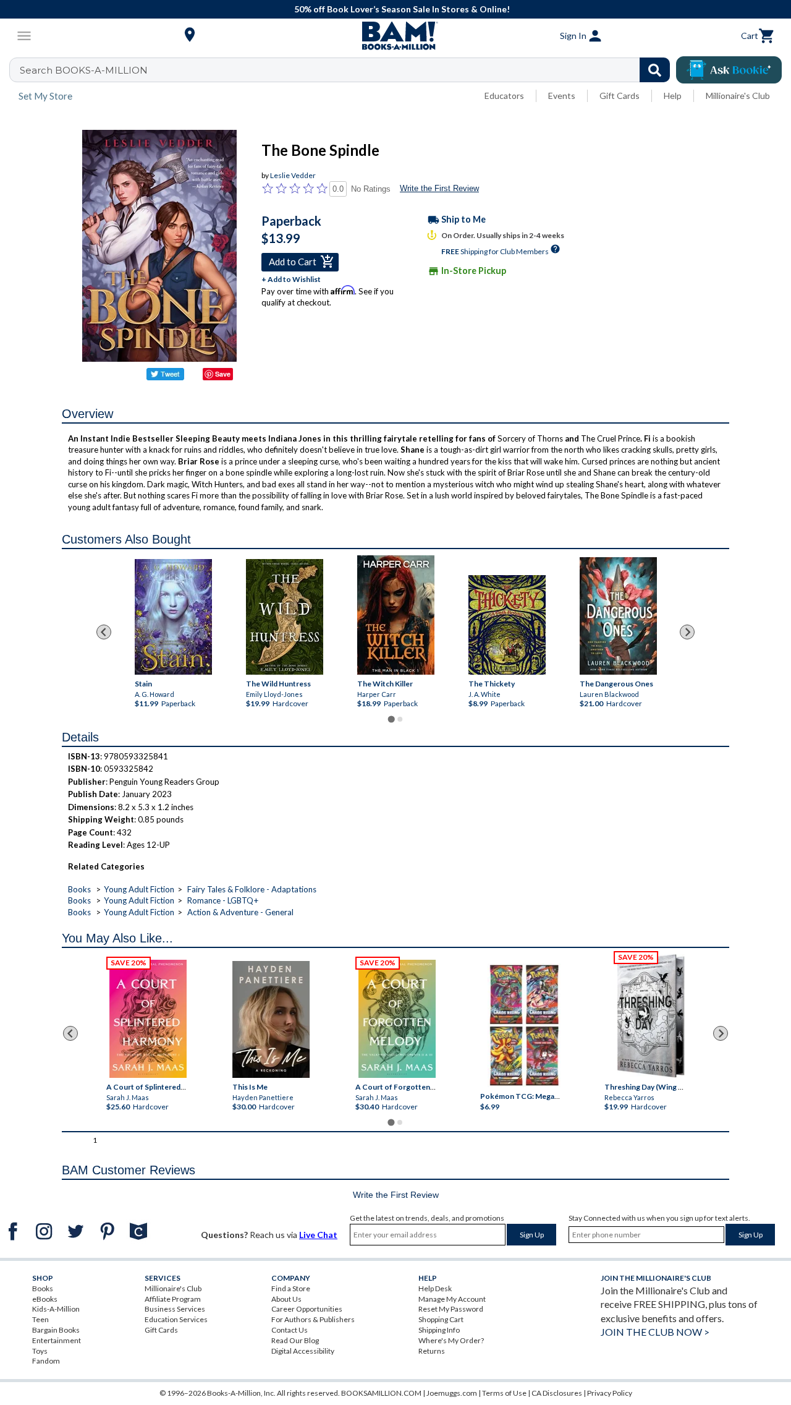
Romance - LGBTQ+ (222, 900)
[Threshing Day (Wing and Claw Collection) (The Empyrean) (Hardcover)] (651, 1016)
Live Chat (318, 1234)
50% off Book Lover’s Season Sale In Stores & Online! (402, 9)
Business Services (175, 1308)
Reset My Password (450, 1308)
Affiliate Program (173, 1299)
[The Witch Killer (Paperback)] (395, 615)
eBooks (44, 1299)
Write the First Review (439, 188)
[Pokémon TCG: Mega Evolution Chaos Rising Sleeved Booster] (524, 1025)
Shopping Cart (440, 1319)
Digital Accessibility (302, 1351)
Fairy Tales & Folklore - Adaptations (251, 889)
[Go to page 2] (399, 719)
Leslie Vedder (293, 175)
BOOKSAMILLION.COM (381, 1393)
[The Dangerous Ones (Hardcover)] (617, 616)
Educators (504, 95)
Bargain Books (56, 1330)
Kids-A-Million (56, 1308)
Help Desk (435, 1288)
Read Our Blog (295, 1340)
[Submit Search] (655, 70)
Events (561, 95)
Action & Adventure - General (240, 912)
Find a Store (290, 1288)
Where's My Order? (451, 1340)
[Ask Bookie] (729, 69)
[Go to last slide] (103, 632)
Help (673, 95)
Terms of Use (504, 1393)
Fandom (46, 1360)
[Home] (395, 36)
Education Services (176, 1319)
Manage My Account (452, 1299)
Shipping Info (439, 1330)
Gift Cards (619, 95)
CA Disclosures (556, 1393)
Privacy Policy (609, 1393)
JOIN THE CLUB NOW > (655, 1332)
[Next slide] (687, 632)
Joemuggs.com (451, 1393)
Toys (40, 1351)
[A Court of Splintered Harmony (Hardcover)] (148, 1019)
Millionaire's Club (738, 95)
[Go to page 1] (390, 718)
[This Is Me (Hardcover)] (271, 1019)
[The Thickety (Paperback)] (506, 625)
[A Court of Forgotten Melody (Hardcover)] (397, 1019)
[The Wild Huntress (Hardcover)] (284, 617)
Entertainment (56, 1340)
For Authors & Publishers (313, 1319)
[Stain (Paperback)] (172, 617)
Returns (431, 1351)
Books (79, 889)
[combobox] (347, 70)
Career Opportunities (306, 1308)
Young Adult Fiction (139, 889)
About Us (286, 1299)
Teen (40, 1319)
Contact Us (289, 1330)
